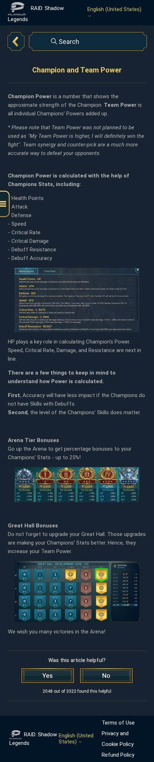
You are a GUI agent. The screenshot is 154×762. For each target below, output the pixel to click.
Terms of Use (118, 723)
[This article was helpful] (47, 675)
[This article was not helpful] (106, 675)
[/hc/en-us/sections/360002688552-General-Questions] (16, 41)
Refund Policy (118, 755)
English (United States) (114, 9)
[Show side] (5, 204)
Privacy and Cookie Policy (118, 738)
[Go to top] (138, 734)
